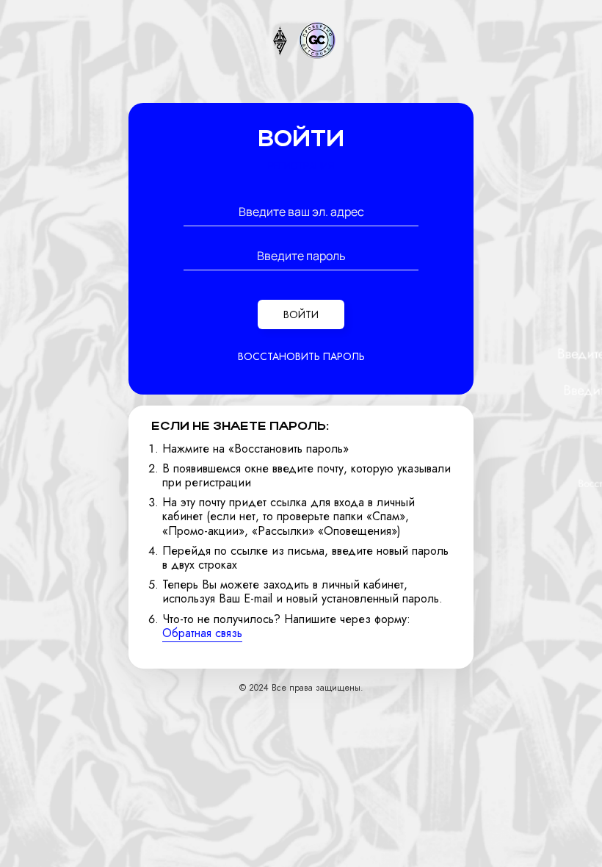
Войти (301, 314)
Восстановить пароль (301, 356)
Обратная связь (202, 633)
